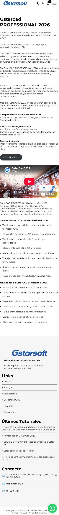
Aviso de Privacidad (38, 513)
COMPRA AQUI (11, 157)
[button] (52, 508)
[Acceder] (42, 3)
